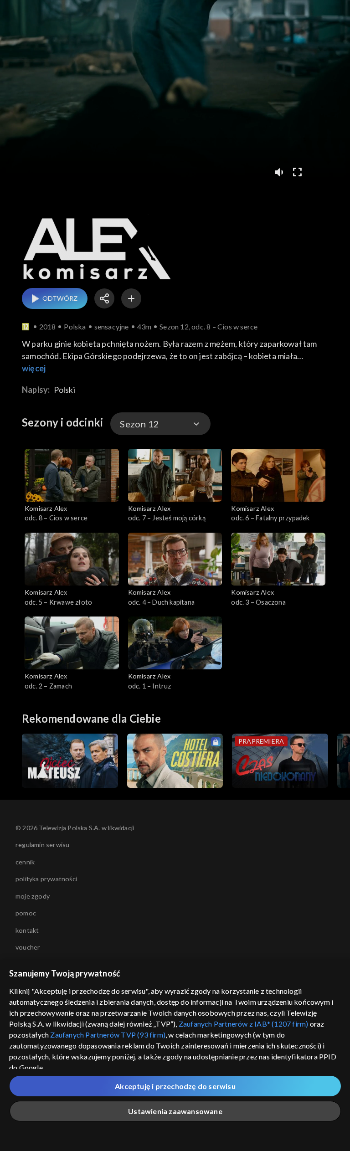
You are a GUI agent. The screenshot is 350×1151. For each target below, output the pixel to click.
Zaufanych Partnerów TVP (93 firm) (107, 1034)
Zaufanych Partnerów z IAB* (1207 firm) (244, 1023)
